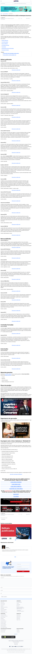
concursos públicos (8, 374)
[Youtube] (15, 646)
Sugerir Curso (18, 619)
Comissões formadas (5, 45)
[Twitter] (21, 646)
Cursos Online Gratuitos (4, 627)
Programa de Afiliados (4, 609)
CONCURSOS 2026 (16, 484)
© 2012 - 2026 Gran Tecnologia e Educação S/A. (16, 640)
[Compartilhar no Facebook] (26, 18)
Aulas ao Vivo (18, 617)
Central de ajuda (19, 602)
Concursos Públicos (5, 13)
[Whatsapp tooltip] (18, 646)
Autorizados (4, 46)
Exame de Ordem (3, 617)
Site (1, 593)
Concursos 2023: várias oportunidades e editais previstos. (11, 53)
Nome (2, 587)
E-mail (2, 590)
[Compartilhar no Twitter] (27, 18)
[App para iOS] (12, 646)
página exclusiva (8, 375)
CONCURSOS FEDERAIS (15, 482)
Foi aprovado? (20, 610)
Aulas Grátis (18, 618)
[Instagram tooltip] (16, 646)
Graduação (2, 618)
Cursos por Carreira (3, 622)
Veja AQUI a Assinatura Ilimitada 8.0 (16, 474)
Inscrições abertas (5, 42)
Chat (18, 603)
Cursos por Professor (3, 624)
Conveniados (2, 608)
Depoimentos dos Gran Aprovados (8, 48)
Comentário (2, 577)
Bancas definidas (5, 43)
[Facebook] (19, 646)
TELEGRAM (16, 496)
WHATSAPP (16, 494)
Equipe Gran (3, 17)
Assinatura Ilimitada (5, 49)
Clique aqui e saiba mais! (16, 69)
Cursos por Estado (3, 623)
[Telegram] (22, 646)
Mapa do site (16, 644)
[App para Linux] (11, 646)
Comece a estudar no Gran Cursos (16, 501)
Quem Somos (2, 602)
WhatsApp (18, 604)
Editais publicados (5, 40)
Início (1, 13)
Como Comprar (3, 604)
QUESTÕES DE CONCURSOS (16, 488)
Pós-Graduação (3, 619)
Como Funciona (3, 603)
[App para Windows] (9, 646)
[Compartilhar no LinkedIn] (28, 18)
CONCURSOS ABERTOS (16, 486)
